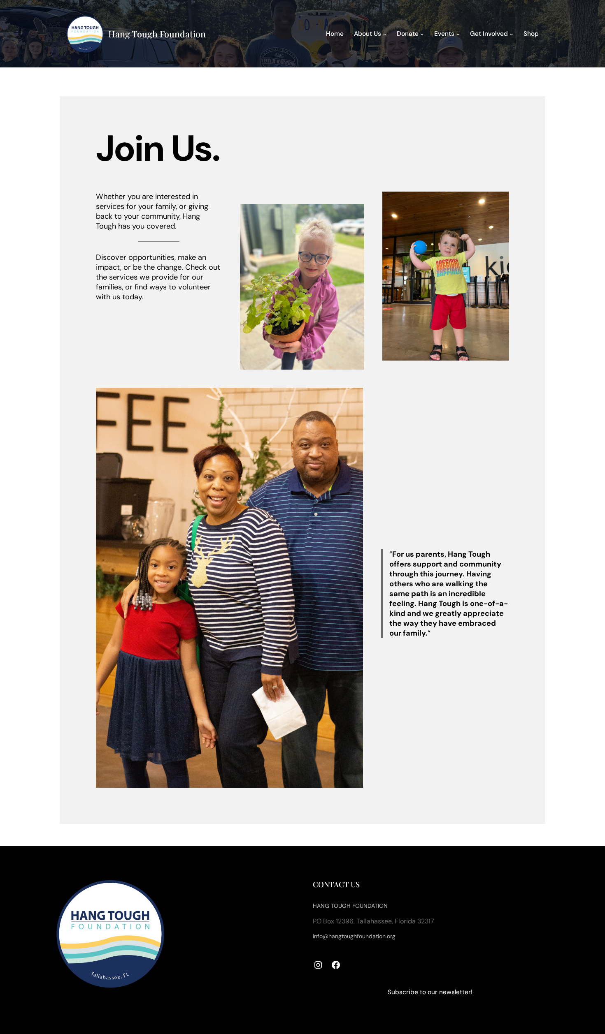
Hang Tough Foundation (157, 33)
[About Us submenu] (384, 33)
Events (444, 34)
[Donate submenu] (422, 33)
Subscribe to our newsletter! (430, 992)
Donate (408, 34)
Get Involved (489, 34)
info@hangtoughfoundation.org (354, 936)
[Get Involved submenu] (511, 33)
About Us (367, 34)
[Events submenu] (458, 33)
